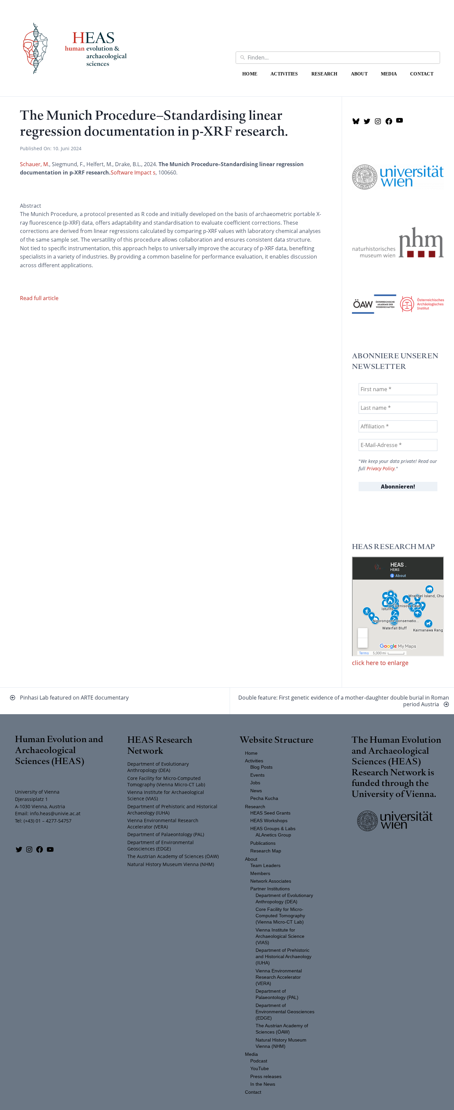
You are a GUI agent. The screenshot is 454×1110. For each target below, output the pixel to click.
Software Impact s (133, 172)
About (359, 73)
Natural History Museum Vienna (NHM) (170, 864)
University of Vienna (393, 793)
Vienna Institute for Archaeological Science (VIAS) (165, 795)
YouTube (259, 1068)
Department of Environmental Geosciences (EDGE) (160, 845)
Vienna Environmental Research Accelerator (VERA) (162, 823)
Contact (421, 73)
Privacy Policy (381, 469)
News (256, 790)
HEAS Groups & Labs (272, 828)
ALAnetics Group (273, 834)
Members (260, 873)
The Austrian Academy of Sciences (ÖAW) (173, 856)
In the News (262, 1084)
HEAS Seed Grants (270, 813)
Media (389, 73)
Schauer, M (34, 164)
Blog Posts (261, 767)
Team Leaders (265, 865)
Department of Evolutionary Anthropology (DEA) (158, 767)
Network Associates (270, 881)
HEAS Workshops (268, 820)
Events (257, 775)
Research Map (265, 850)
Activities (284, 73)
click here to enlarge (380, 662)
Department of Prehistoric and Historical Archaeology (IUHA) (172, 809)
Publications (263, 843)
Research (324, 73)
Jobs (255, 782)
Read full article (39, 298)
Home (249, 73)
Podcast (258, 1060)
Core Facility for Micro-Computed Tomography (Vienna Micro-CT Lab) (166, 781)
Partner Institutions (270, 888)
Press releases (266, 1076)
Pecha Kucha (264, 798)
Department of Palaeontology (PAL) (165, 834)
